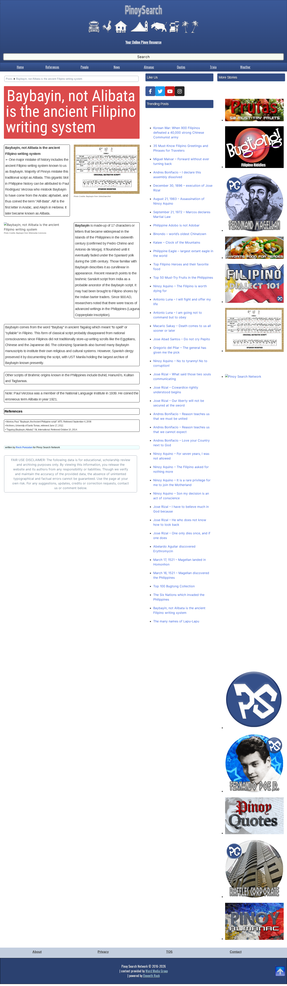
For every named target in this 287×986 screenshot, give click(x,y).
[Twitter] (160, 91)
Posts (9, 78)
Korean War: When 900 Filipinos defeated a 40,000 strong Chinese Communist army (178, 132)
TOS (169, 951)
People (84, 67)
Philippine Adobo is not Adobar (176, 225)
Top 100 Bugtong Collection (174, 586)
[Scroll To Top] (280, 966)
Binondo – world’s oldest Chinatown (179, 234)
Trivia (213, 67)
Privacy (103, 951)
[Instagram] (179, 91)
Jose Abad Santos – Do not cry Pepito (181, 339)
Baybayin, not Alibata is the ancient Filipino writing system (49, 78)
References (52, 67)
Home (20, 67)
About (37, 951)
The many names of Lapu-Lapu (176, 621)
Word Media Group (156, 971)
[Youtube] (170, 91)
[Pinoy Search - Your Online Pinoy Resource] (143, 17)
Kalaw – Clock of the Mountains (176, 242)
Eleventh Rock (151, 975)
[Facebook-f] (150, 91)
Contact (236, 951)
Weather (245, 67)
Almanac (149, 67)
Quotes (181, 67)
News (117, 67)
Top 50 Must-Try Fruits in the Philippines (183, 277)
